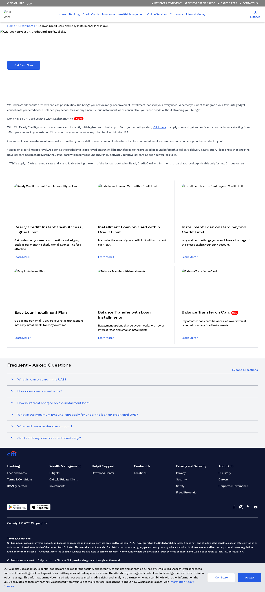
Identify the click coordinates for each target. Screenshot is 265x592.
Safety (180, 486)
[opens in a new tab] (17, 507)
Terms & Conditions (19, 479)
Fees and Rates (17, 473)
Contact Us (250, 3)
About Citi (225, 466)
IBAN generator (17, 486)
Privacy (181, 473)
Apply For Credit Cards (199, 3)
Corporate (176, 14)
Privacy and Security (191, 466)
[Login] (255, 12)
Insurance (108, 14)
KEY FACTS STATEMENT (168, 3)
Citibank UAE (15, 3)
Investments (57, 486)
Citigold (54, 473)
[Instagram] (241, 507)
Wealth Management (131, 14)
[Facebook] (234, 507)
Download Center (103, 473)
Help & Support (103, 466)
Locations (140, 473)
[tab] (74, 14)
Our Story (224, 473)
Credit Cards (91, 14)
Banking (74, 14)
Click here (159, 127)
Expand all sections (245, 370)
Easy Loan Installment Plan (40, 312)
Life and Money (195, 14)
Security (181, 479)
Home (62, 14)
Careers (223, 479)
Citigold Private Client (63, 479)
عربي (29, 3)
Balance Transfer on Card (209, 312)
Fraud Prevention (187, 492)
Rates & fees (229, 3)
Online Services (157, 14)
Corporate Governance (233, 486)
